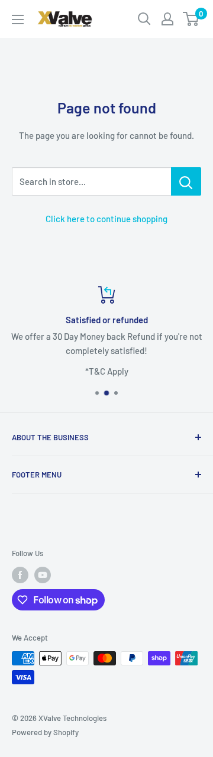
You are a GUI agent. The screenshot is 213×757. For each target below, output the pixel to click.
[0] (191, 19)
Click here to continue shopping (106, 218)
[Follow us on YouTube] (42, 575)
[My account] (167, 18)
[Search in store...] (186, 181)
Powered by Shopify (45, 732)
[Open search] (144, 18)
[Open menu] (18, 19)
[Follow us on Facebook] (20, 575)
